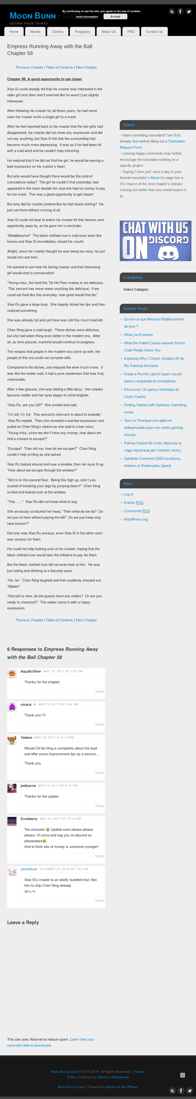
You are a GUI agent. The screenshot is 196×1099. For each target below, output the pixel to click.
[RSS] (172, 12)
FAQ (130, 31)
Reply (99, 691)
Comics (57, 31)
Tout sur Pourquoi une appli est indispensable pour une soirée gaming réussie (153, 427)
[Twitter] (188, 12)
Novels (35, 31)
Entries (133, 503)
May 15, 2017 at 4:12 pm (54, 737)
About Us (109, 31)
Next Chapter (86, 67)
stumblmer (29, 868)
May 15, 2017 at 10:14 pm (60, 818)
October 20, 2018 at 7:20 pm (64, 869)
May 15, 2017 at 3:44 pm (58, 704)
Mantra (103, 1077)
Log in (128, 494)
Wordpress (120, 1077)
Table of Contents (59, 67)
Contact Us (154, 31)
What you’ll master (138, 335)
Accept (115, 16)
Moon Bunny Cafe (64, 1071)
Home (13, 31)
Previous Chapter (29, 67)
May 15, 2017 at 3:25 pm (63, 671)
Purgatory (82, 31)
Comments (137, 511)
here (135, 141)
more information (87, 16)
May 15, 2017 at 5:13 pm (57, 785)
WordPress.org (136, 519)
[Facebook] (180, 12)
